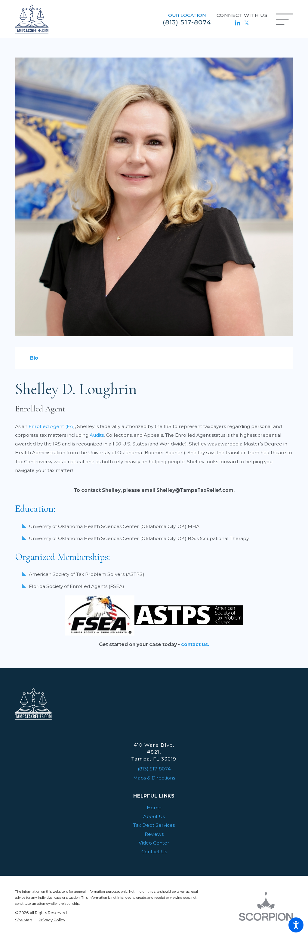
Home (154, 808)
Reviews (154, 834)
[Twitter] (246, 23)
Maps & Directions (154, 778)
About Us (154, 816)
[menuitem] (154, 807)
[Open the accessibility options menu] (295, 924)
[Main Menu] (284, 19)
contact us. (195, 644)
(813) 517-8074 (187, 22)
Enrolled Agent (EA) (52, 426)
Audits (97, 435)
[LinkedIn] (237, 23)
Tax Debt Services (154, 825)
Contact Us (154, 851)
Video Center (154, 843)
